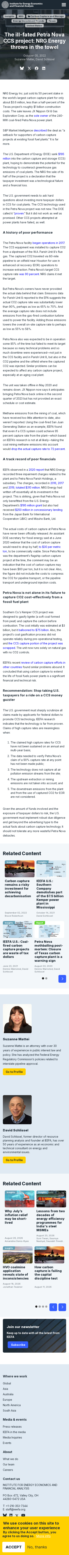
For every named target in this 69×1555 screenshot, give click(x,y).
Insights (9, 16)
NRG (21, 16)
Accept (14, 1547)
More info (43, 1536)
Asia (5, 1388)
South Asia (9, 1410)
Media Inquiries (12, 1437)
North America (12, 1405)
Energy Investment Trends (28, 21)
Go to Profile (14, 1071)
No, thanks (37, 1547)
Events (7, 1442)
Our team (8, 1464)
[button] (63, 4)
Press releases (12, 1426)
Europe (7, 1399)
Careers (8, 1469)
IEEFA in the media (14, 1432)
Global (7, 1383)
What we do (10, 1459)
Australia (8, 1394)
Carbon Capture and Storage (47, 16)
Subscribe (18, 1344)
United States (34, 25)
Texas (52, 21)
